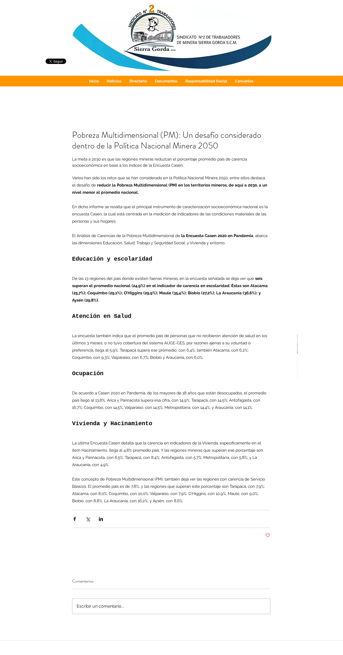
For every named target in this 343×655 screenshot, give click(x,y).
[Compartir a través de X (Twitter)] (87, 518)
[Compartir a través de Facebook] (74, 518)
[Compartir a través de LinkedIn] (100, 518)
